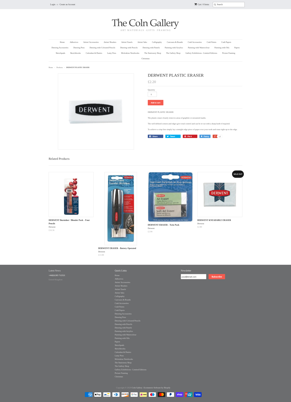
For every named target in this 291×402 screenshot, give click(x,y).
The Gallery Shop (173, 53)
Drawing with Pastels (151, 47)
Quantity (151, 90)
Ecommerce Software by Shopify (157, 388)
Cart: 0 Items (203, 4)
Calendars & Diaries (94, 53)
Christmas (145, 58)
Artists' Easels (126, 42)
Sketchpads (60, 53)
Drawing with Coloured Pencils (102, 47)
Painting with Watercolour (198, 47)
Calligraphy (157, 42)
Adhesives (74, 42)
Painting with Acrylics (174, 47)
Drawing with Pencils (129, 47)
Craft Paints (211, 42)
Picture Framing (228, 53)
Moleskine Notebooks (130, 53)
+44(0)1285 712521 (57, 275)
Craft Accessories (195, 42)
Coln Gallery (137, 388)
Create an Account (67, 4)
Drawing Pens (79, 47)
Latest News (55, 270)
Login (52, 4)
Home (62, 42)
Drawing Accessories (60, 47)
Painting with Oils (221, 47)
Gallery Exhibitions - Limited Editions (201, 53)
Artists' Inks (142, 42)
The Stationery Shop (152, 53)
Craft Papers (226, 42)
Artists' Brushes (110, 42)
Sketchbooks (75, 53)
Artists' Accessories (91, 42)
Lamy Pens (111, 53)
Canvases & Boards (175, 42)
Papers (237, 47)
